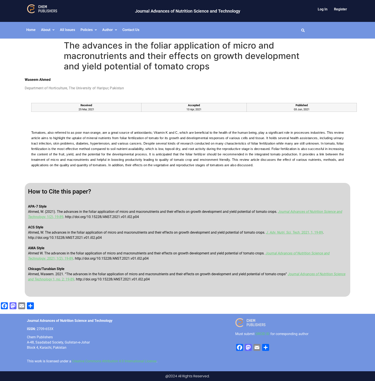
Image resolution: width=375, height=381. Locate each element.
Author (107, 30)
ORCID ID (262, 334)
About (45, 30)
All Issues (67, 30)
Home (31, 30)
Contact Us (130, 30)
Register (340, 9)
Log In (322, 9)
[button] (47, 29)
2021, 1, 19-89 (294, 232)
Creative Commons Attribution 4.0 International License (114, 361)
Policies (87, 30)
